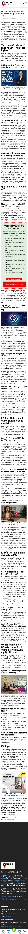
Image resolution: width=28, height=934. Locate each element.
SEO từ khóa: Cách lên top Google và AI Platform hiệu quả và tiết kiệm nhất (13, 14)
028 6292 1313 (11, 817)
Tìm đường (3, 933)
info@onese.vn (8, 916)
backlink (6, 295)
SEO (22, 28)
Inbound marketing (9, 820)
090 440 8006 (18, 914)
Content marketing (18, 882)
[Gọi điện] (14, 930)
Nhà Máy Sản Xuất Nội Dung (14, 798)
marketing (4, 484)
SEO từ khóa (6, 87)
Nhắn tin (24, 933)
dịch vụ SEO (13, 665)
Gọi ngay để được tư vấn (14, 284)
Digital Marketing (10, 815)
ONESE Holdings (6, 896)
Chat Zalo (8, 933)
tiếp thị (18, 524)
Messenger (19, 933)
